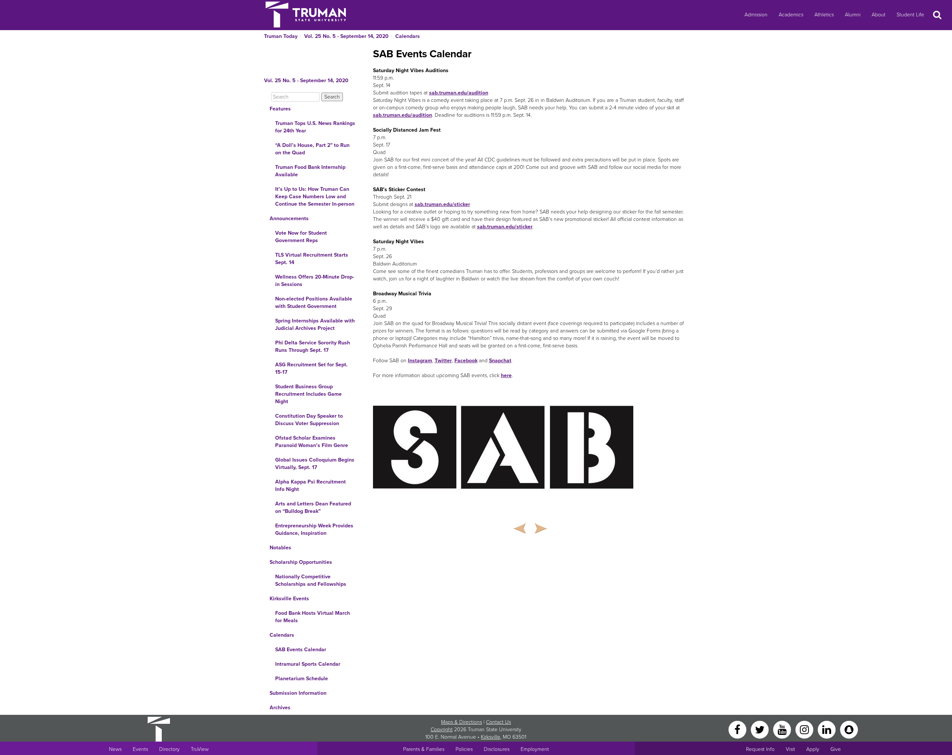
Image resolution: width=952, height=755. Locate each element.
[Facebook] (738, 729)
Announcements (289, 218)
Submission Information (298, 693)
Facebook (465, 360)
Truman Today (281, 36)
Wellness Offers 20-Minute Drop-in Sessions (314, 280)
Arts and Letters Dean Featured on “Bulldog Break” (313, 507)
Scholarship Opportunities (301, 562)
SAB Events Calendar (300, 649)
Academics (791, 15)
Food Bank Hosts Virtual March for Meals (312, 617)
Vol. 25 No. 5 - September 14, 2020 (346, 36)
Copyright (442, 729)
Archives (280, 707)
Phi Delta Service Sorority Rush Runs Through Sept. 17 (312, 346)
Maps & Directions (461, 722)
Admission (756, 15)
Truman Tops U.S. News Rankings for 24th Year (315, 127)
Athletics (824, 15)
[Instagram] (805, 729)
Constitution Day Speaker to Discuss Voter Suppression (309, 420)
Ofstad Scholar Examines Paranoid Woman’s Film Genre (311, 442)
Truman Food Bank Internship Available (310, 171)
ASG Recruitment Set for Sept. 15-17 (311, 368)
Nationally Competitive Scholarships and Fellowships (310, 580)
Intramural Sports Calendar (307, 664)
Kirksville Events (289, 598)
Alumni (853, 15)
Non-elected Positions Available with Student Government (313, 302)
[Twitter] (760, 729)
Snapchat (500, 360)
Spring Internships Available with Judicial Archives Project (315, 324)
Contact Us (498, 722)
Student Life (910, 15)
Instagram (420, 360)
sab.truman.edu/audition (458, 93)
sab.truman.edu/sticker (442, 204)
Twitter (443, 360)
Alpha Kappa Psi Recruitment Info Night (310, 485)
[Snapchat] (849, 729)
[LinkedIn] (827, 729)
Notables (280, 547)
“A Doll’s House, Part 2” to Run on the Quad (312, 149)
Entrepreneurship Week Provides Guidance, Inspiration (314, 529)
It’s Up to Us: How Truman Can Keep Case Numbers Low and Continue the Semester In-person (314, 196)
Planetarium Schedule (301, 678)
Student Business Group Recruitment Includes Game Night (308, 394)
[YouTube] (783, 729)
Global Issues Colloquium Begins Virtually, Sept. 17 (314, 463)
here (506, 375)
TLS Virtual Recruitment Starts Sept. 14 (311, 259)
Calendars (407, 36)
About (878, 15)
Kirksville (490, 737)
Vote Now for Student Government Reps (301, 237)
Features (280, 109)
